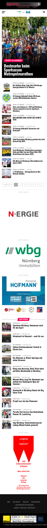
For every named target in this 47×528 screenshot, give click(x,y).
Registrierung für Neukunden (25, 505)
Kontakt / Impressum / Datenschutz (24, 508)
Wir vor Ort (16, 502)
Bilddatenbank (35, 502)
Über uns (26, 502)
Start (8, 502)
